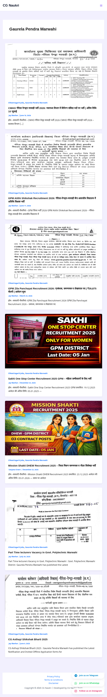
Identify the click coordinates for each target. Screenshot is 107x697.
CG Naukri (11, 5)
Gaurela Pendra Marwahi (36, 103)
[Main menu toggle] (101, 5)
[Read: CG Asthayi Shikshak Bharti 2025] (53, 601)
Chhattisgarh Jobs (16, 103)
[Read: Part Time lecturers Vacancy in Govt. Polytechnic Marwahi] (53, 514)
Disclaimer (54, 683)
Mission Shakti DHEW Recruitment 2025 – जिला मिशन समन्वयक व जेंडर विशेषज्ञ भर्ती (52, 465)
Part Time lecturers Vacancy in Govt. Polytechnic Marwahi (42, 552)
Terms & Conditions (53, 680)
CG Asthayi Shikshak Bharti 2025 (28, 639)
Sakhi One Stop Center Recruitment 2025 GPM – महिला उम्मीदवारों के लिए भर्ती (49, 378)
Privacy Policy (53, 676)
